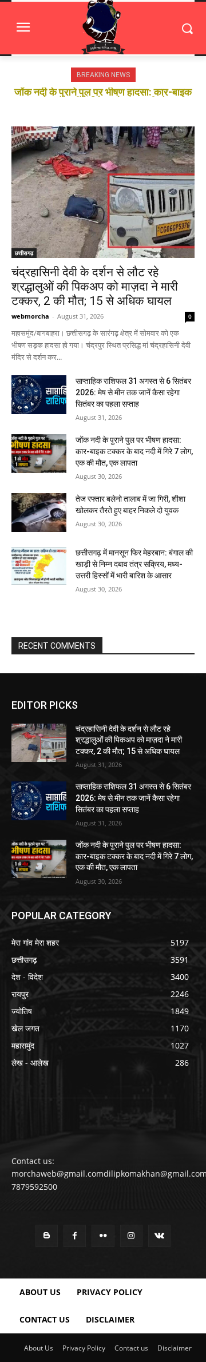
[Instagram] (131, 1236)
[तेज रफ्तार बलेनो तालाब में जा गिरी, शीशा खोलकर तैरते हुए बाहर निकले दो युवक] (38, 512)
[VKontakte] (159, 1236)
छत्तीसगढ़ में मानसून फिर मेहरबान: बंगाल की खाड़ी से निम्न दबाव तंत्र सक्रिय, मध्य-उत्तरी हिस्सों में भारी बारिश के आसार (134, 564)
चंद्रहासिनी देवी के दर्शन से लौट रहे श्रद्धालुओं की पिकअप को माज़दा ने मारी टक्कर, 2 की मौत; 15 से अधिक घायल (94, 286)
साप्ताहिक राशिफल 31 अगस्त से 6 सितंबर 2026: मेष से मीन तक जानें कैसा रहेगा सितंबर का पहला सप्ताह (133, 392)
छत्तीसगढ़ (24, 253)
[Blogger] (46, 1236)
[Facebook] (75, 1236)
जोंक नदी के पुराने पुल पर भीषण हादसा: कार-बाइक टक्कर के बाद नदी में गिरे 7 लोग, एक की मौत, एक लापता (134, 451)
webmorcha (30, 316)
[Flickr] (103, 1236)
